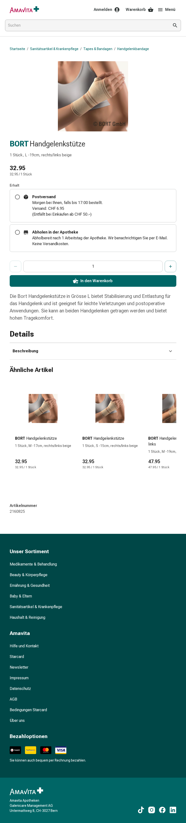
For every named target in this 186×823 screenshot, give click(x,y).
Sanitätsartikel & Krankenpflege (54, 49)
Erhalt (14, 185)
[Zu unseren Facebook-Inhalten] (162, 810)
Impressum (19, 678)
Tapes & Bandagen (97, 49)
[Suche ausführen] (175, 25)
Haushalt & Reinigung (27, 617)
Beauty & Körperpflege (28, 575)
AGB (13, 699)
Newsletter (19, 667)
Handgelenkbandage (133, 49)
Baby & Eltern (21, 596)
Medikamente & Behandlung (33, 564)
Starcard (17, 656)
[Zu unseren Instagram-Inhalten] (151, 810)
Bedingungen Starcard (28, 710)
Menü (170, 9)
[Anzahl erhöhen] (170, 266)
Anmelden (103, 9)
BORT (19, 143)
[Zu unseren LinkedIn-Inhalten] (173, 810)
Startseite (17, 49)
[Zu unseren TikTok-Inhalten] (141, 810)
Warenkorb (136, 9)
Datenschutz (20, 688)
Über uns (17, 720)
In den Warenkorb (96, 281)
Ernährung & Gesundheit (30, 585)
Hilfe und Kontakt (24, 646)
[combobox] (86, 25)
